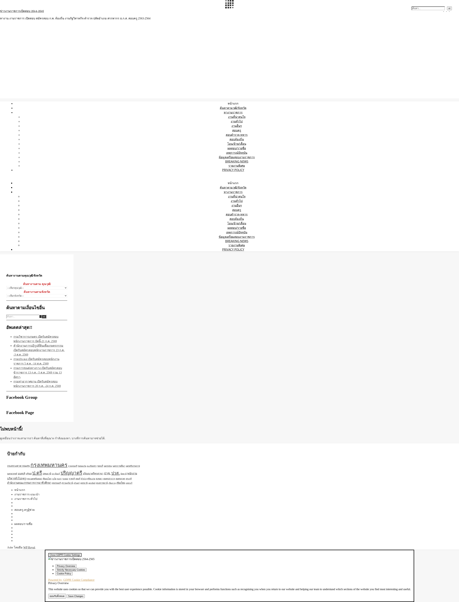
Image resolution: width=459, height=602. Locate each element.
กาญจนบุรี (72, 466)
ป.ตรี (37, 472)
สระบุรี (129, 479)
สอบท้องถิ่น (237, 139)
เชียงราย (112, 483)
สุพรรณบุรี (56, 483)
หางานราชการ (233, 112)
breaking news (236, 161)
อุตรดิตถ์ (91, 483)
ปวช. (107, 473)
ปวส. (115, 473)
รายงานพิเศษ (236, 166)
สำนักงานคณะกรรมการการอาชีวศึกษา (29, 482)
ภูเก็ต (54, 479)
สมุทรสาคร (120, 479)
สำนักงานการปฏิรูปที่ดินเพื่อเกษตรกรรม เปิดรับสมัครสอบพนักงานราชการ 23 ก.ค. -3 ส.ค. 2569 (39, 350)
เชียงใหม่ (120, 483)
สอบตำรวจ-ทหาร (237, 135)
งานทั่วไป (237, 121)
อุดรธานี (84, 483)
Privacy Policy (233, 170)
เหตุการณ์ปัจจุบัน (236, 153)
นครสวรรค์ (12, 474)
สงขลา (99, 478)
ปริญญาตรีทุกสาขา (93, 473)
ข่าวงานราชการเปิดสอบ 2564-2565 (22, 11)
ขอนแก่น (82, 466)
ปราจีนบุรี (56, 474)
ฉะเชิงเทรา (92, 466)
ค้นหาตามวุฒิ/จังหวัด (233, 108)
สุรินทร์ (77, 483)
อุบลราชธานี (102, 483)
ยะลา (59, 479)
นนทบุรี (21, 473)
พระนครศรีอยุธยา (34, 479)
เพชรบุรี (129, 483)
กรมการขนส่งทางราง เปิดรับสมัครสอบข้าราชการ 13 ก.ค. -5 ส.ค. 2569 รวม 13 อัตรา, (37, 373)
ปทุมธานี (47, 473)
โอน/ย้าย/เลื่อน (236, 144)
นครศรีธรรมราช (133, 466)
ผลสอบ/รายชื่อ (237, 148)
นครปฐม (108, 466)
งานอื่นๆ (236, 126)
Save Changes (75, 596)
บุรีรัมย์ (29, 474)
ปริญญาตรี (71, 472)
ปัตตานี (123, 474)
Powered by (71, 579)
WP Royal (29, 547)
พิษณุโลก (47, 479)
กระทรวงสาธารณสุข (18, 466)
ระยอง (65, 479)
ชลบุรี (100, 466)
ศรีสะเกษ (91, 479)
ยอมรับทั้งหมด (57, 596)
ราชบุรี (72, 479)
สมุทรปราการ (109, 479)
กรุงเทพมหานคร (48, 465)
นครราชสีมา (119, 466)
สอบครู (236, 130)
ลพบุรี (77, 479)
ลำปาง (84, 479)
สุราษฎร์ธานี (67, 483)
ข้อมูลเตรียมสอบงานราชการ (237, 157)
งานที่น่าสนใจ (236, 117)
